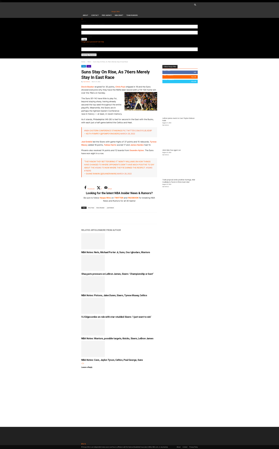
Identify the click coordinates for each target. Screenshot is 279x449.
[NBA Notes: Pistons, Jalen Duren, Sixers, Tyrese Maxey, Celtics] (93, 284)
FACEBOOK (133, 198)
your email (85, 52)
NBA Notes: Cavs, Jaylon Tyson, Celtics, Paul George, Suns (112, 360)
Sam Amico (86, 81)
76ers (89, 62)
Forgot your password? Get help (92, 42)
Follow (193, 77)
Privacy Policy (193, 447)
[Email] (113, 218)
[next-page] (83, 363)
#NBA (86, 130)
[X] (91, 218)
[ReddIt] (106, 218)
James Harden (137, 145)
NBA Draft (119, 15)
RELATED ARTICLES (90, 230)
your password (86, 37)
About (85, 15)
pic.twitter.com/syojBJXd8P (137, 130)
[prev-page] (82, 363)
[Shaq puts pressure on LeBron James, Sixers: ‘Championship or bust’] (93, 263)
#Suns (98, 168)
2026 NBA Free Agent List (171, 150)
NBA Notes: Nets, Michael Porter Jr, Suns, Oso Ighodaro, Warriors (115, 252)
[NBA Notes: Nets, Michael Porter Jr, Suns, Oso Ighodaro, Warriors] (93, 241)
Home (83, 62)
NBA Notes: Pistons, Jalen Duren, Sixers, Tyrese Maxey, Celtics (114, 295)
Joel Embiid (86, 142)
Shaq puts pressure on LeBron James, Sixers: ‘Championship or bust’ (117, 274)
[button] (195, 5)
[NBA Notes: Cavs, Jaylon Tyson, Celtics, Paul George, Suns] (93, 349)
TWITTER (118, 198)
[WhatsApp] (99, 218)
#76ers (87, 171)
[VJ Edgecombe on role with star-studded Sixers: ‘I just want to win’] (93, 306)
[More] (120, 218)
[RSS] (83, 444)
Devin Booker (87, 87)
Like (195, 72)
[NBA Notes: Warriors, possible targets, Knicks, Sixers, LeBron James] (93, 327)
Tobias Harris (110, 145)
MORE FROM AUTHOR (110, 230)
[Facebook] (84, 218)
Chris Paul (120, 87)
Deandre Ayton (137, 150)
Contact (95, 15)
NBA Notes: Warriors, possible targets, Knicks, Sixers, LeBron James (117, 338)
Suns (89, 66)
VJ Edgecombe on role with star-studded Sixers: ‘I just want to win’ (116, 317)
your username (86, 30)
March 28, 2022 (127, 134)
